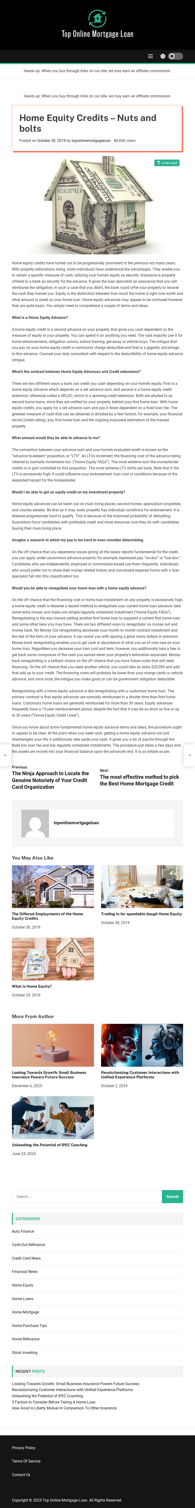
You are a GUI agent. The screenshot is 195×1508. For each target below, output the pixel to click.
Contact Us (21, 1475)
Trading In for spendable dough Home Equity (141, 914)
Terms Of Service (26, 1461)
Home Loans (22, 1299)
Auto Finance (23, 1231)
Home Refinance (25, 1339)
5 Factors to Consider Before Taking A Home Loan (54, 1402)
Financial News (25, 1271)
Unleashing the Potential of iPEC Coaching (50, 1145)
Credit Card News (26, 1258)
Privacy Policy (23, 1448)
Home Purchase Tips (29, 1325)
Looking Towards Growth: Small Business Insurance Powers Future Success (49, 1074)
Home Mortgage (25, 1312)
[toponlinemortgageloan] (35, 823)
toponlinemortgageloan (91, 140)
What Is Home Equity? (32, 986)
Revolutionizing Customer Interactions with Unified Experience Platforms (140, 1074)
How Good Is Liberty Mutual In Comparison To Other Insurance (64, 1408)
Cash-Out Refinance (28, 1244)
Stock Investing (25, 1352)
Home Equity (22, 1285)
